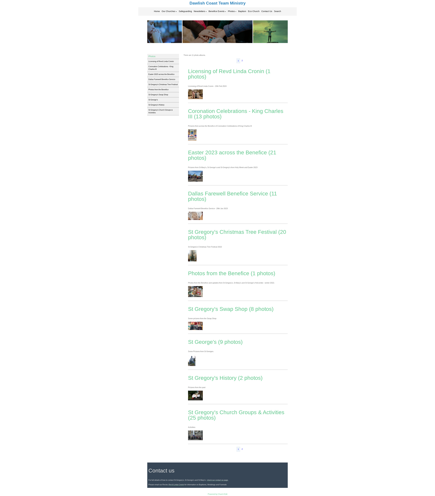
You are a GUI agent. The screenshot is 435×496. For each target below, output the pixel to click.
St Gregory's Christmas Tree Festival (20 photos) (237, 234)
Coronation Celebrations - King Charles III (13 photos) (235, 114)
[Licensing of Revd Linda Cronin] (195, 98)
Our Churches (168, 11)
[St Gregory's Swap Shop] (195, 329)
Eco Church (254, 11)
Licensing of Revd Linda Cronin (161, 61)
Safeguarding (185, 11)
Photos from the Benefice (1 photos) (231, 273)
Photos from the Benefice (158, 90)
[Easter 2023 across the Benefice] (195, 181)
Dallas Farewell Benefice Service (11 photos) (232, 196)
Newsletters (199, 11)
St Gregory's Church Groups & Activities (160, 111)
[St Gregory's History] (195, 400)
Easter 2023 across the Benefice (161, 74)
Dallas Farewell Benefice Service (161, 79)
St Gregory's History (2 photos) (225, 378)
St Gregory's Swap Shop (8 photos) (231, 309)
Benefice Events (217, 11)
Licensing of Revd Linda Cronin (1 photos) (229, 74)
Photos (231, 11)
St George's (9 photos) (215, 342)
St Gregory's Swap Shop (158, 95)
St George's (153, 100)
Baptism (242, 11)
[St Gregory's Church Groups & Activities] (195, 440)
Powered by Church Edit (217, 494)
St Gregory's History (156, 105)
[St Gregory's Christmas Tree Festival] (192, 261)
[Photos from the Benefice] (195, 296)
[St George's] (191, 365)
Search (277, 11)
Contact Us (266, 11)
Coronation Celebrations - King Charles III (160, 68)
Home (157, 11)
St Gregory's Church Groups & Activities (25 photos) (236, 415)
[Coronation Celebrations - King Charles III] (192, 140)
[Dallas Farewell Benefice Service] (195, 219)
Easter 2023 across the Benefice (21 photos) (232, 155)
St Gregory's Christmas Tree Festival (163, 84)
